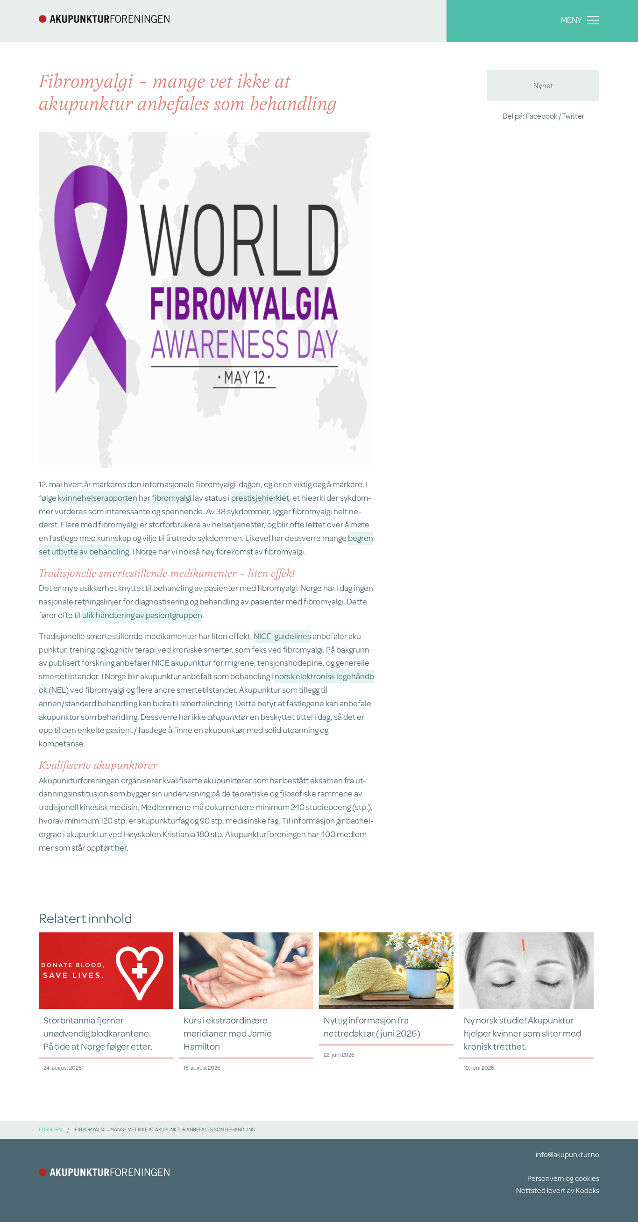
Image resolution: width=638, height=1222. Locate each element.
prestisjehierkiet (260, 497)
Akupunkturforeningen (104, 18)
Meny (571, 20)
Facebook (541, 115)
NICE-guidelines (282, 636)
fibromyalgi (171, 497)
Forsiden (50, 1129)
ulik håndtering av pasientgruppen (142, 615)
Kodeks (587, 1190)
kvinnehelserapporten (97, 497)
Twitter (573, 115)
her (121, 847)
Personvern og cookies (563, 1177)
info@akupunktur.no (567, 1154)
